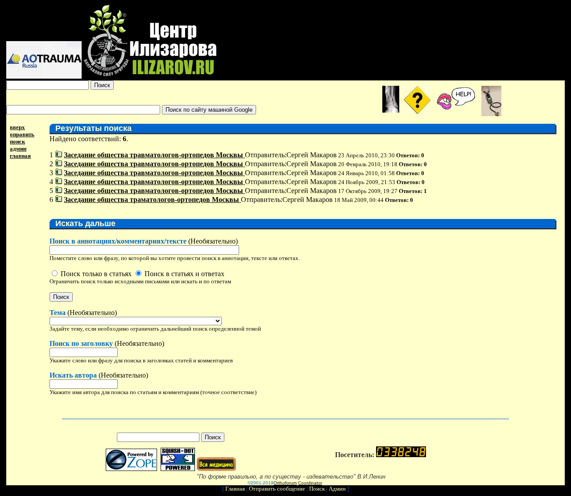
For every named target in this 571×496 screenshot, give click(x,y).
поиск (17, 141)
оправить (22, 134)
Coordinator (310, 482)
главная (20, 155)
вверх (17, 127)
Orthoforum (285, 482)
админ (18, 148)
